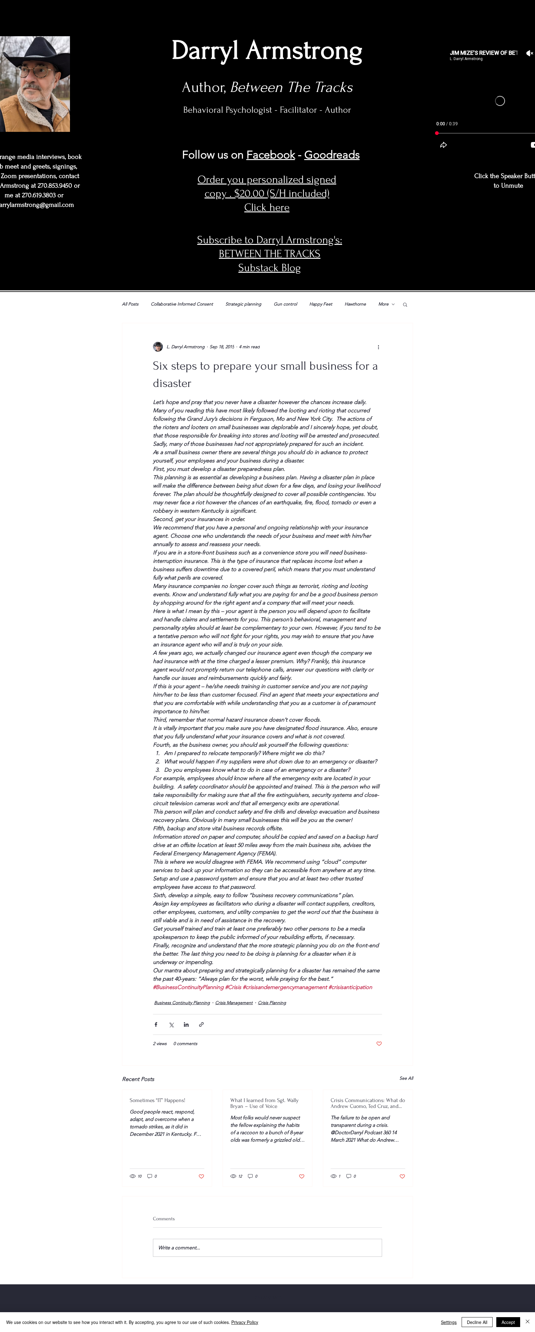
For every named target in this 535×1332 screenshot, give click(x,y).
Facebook (270, 154)
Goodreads (332, 154)
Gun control (285, 304)
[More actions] (378, 346)
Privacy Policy (244, 1322)
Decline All (477, 1322)
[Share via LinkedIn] (186, 1024)
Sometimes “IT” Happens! (157, 1100)
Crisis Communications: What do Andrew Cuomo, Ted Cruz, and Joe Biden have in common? (368, 1103)
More (383, 304)
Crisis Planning (272, 1002)
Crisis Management (234, 1002)
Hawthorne (355, 304)
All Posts (130, 304)
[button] (405, 304)
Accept (508, 1322)
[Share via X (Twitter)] (171, 1024)
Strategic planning (243, 304)
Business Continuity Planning (182, 1002)
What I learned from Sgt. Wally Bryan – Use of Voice (264, 1103)
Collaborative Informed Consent (182, 304)
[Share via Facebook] (156, 1024)
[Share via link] (201, 1024)
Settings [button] (449, 1322)
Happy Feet (320, 304)
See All (406, 1078)
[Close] (527, 1322)
